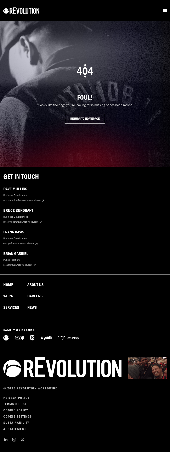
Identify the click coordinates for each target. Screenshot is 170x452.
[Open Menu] (165, 10)
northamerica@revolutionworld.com (22, 200)
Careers (34, 296)
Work (8, 296)
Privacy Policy (16, 397)
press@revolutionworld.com (17, 264)
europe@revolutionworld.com (18, 243)
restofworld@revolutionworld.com (20, 221)
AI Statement (14, 429)
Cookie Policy (15, 410)
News (32, 307)
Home (8, 284)
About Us (35, 284)
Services (11, 307)
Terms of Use (15, 404)
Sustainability (16, 422)
